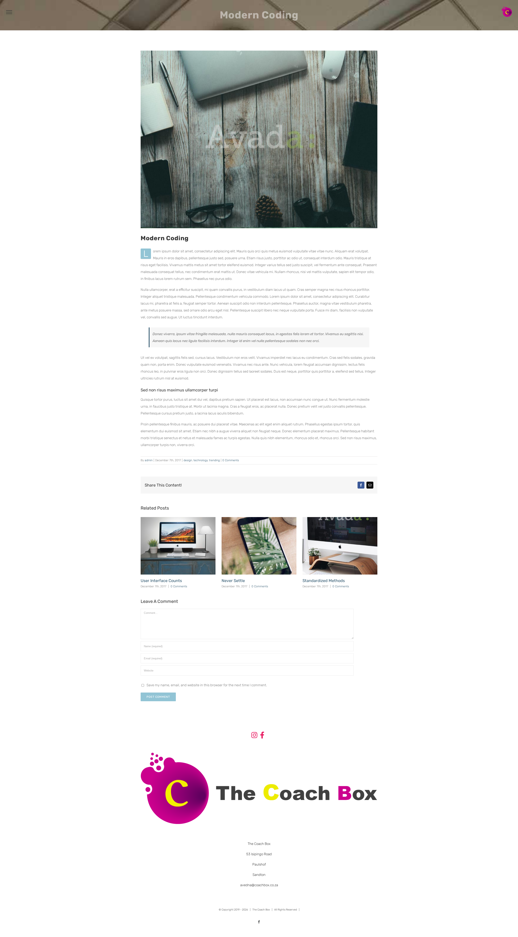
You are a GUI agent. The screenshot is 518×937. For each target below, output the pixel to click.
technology (200, 460)
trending (214, 460)
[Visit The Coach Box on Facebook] (262, 736)
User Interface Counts (161, 580)
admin (149, 460)
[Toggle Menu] (9, 12)
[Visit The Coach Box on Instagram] (254, 736)
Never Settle (233, 580)
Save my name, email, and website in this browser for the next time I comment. (206, 685)
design (188, 460)
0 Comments (230, 460)
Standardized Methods (324, 580)
